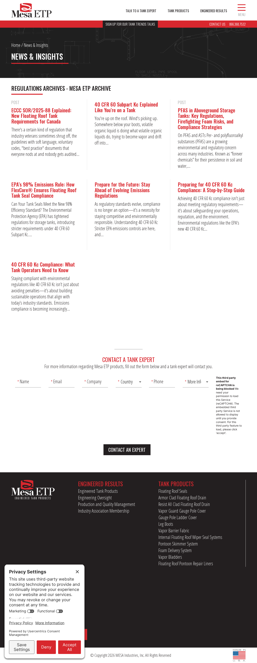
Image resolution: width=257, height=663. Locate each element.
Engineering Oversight (95, 497)
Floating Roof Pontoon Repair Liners (185, 563)
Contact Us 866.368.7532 (227, 24)
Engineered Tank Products (98, 491)
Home (15, 45)
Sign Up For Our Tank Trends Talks (130, 24)
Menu (241, 14)
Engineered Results (213, 10)
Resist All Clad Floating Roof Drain (184, 504)
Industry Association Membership (103, 511)
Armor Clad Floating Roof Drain (182, 497)
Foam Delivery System (175, 550)
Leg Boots (165, 524)
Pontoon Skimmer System (178, 543)
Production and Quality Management (106, 504)
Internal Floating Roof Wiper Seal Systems (190, 537)
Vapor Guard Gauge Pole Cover (182, 511)
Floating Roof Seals (172, 491)
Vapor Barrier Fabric (173, 530)
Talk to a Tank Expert (141, 10)
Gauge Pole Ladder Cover (177, 517)
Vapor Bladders (170, 557)
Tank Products (178, 10)
